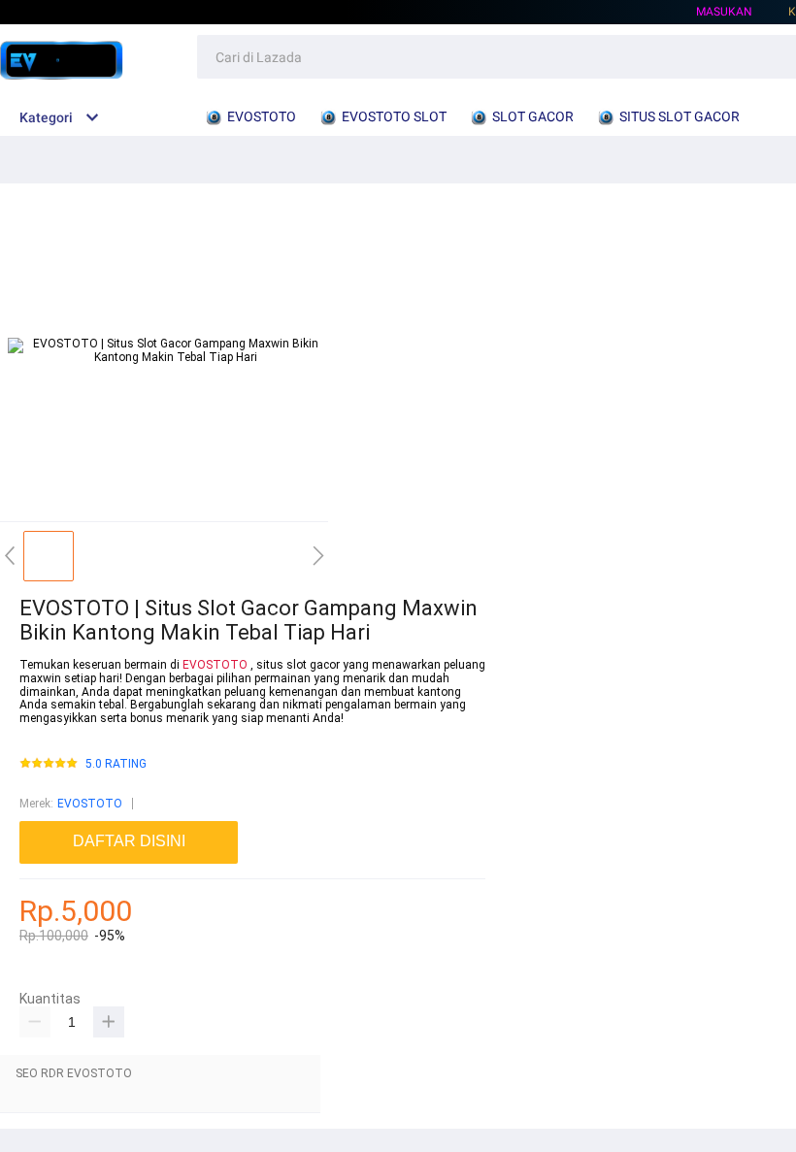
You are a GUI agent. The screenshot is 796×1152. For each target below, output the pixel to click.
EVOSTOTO (215, 665)
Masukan (724, 11)
